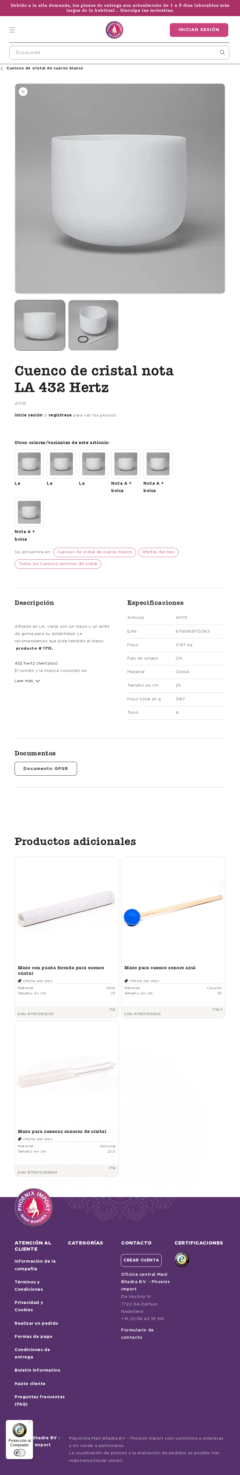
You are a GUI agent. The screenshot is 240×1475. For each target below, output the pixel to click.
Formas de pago (33, 1337)
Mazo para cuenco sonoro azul (160, 967)
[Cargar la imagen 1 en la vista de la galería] (40, 325)
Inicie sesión (29, 415)
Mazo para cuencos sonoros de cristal (62, 1131)
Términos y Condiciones (29, 1286)
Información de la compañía (35, 1265)
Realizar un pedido (37, 1324)
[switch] (19, 1452)
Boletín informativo (37, 1370)
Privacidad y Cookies (29, 1306)
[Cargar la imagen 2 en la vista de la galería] (93, 325)
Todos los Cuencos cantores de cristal (57, 564)
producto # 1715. (34, 648)
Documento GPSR (45, 768)
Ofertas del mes (158, 552)
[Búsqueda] (222, 52)
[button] (12, 29)
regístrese (60, 415)
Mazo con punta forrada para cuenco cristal (61, 970)
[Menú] (29, 1423)
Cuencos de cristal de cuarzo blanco (94, 552)
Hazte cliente (30, 1384)
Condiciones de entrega (32, 1353)
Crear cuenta (141, 1260)
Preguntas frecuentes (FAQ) (40, 1400)
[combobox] (119, 52)
